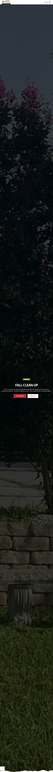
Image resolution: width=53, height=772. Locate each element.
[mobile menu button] (49, 2)
